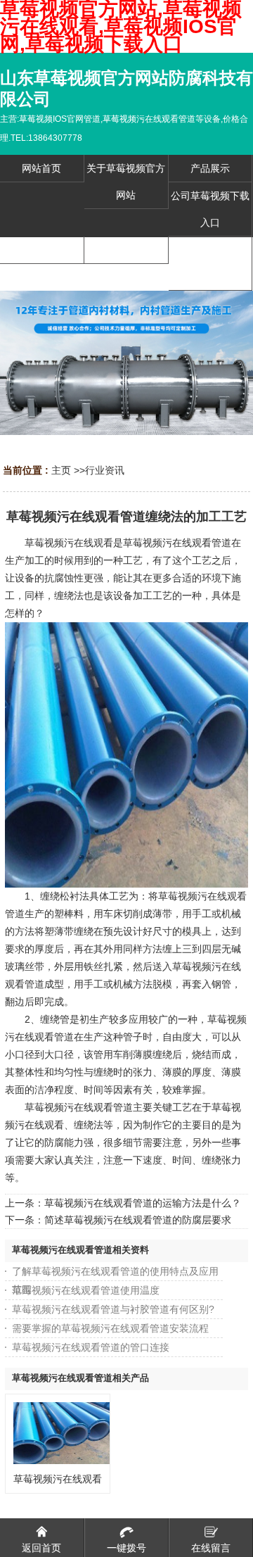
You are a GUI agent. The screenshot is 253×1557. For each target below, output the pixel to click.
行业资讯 (104, 470)
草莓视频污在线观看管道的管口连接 (90, 1347)
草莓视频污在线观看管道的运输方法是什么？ (142, 1203)
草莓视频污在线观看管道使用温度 (86, 1290)
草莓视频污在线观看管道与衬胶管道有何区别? (113, 1309)
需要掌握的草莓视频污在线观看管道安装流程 (110, 1328)
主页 (61, 470)
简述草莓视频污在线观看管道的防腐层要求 (137, 1219)
